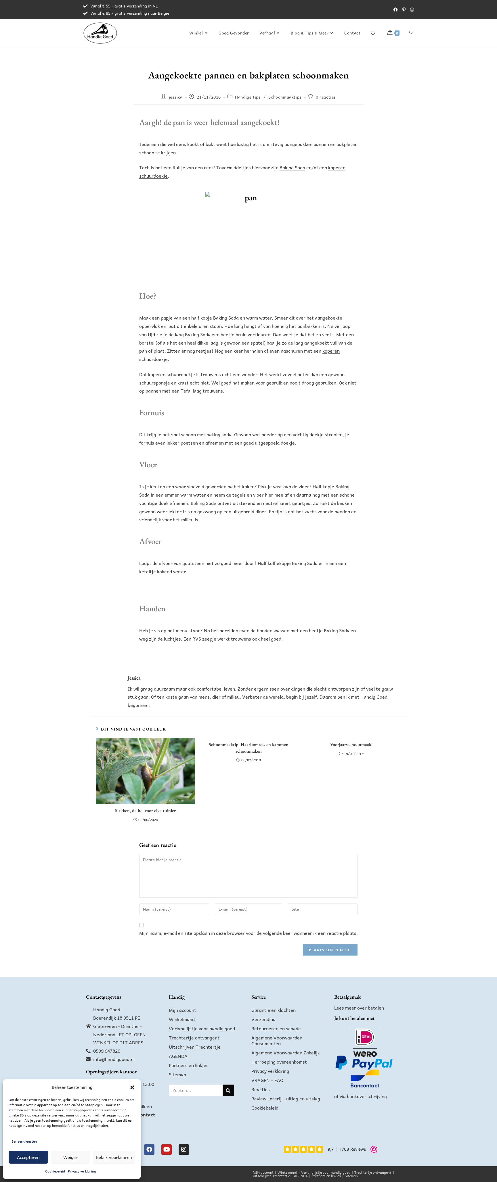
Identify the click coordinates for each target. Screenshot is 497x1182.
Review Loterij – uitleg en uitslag (285, 1098)
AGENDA (178, 1056)
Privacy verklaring (82, 1171)
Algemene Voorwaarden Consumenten (276, 1040)
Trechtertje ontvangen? (194, 1037)
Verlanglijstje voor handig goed (202, 1028)
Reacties (260, 1089)
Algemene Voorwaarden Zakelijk (285, 1052)
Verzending (263, 1019)
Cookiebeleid (55, 1171)
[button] (132, 1087)
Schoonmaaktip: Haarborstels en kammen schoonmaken (248, 747)
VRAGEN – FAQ (267, 1080)
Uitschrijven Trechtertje (195, 1046)
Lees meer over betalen (359, 1007)
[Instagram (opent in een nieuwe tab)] (411, 9)
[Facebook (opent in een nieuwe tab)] (395, 9)
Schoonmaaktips (284, 97)
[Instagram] (184, 1149)
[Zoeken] (228, 1090)
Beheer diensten (24, 1141)
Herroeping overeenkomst (279, 1061)
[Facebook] (149, 1149)
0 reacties (326, 97)
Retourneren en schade (276, 1028)
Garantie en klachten (273, 1010)
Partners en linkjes (189, 1065)
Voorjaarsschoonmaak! (351, 744)
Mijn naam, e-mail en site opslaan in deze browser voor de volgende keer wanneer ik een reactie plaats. (248, 933)
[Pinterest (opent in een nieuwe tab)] (404, 9)
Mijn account (182, 1010)
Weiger (70, 1157)
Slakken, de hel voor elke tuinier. (146, 811)
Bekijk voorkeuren (114, 1157)
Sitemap (177, 1074)
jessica (176, 97)
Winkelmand (182, 1019)
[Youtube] (166, 1149)
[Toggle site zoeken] (411, 32)
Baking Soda (292, 167)
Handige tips (248, 97)
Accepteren (28, 1157)
